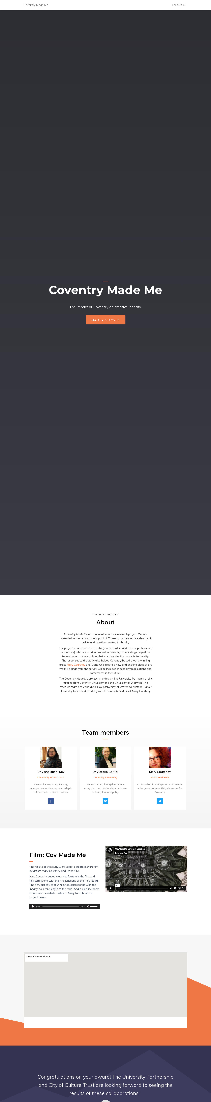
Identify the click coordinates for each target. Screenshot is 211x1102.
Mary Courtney (76, 664)
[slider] (94, 906)
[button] (105, 319)
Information (178, 5)
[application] (64, 906)
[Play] (33, 906)
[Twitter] (105, 801)
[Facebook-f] (51, 801)
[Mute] (88, 906)
